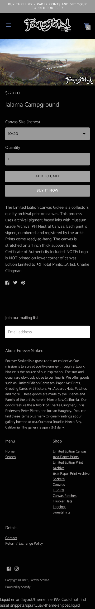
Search (10, 457)
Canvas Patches (65, 496)
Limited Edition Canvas (70, 452)
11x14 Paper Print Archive (71, 474)
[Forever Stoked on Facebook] (9, 568)
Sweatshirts (61, 513)
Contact (11, 538)
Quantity (12, 147)
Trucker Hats (62, 501)
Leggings (59, 507)
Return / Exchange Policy (24, 544)
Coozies (59, 485)
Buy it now (47, 191)
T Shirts (58, 490)
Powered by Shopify (17, 586)
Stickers (59, 479)
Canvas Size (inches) (22, 122)
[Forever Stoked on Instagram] (17, 568)
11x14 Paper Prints (66, 457)
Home (10, 452)
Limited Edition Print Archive (68, 465)
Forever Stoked (39, 580)
